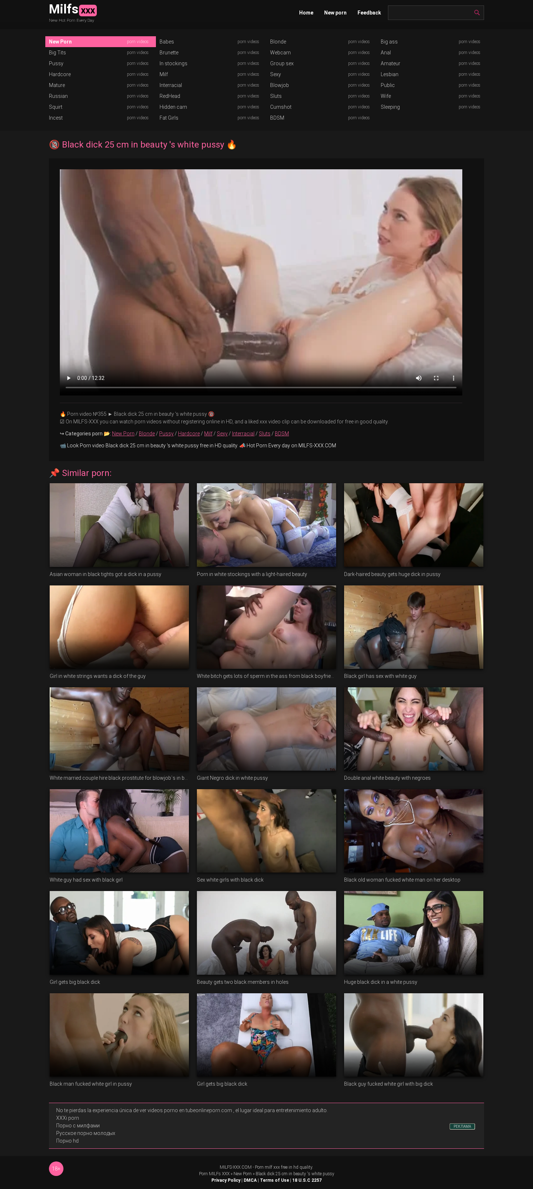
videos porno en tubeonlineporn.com (190, 1110)
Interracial (171, 85)
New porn (335, 13)
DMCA (250, 1180)
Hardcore (60, 74)
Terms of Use (274, 1180)
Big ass (389, 42)
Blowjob (279, 85)
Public (388, 85)
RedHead (170, 96)
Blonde (278, 42)
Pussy (56, 63)
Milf (164, 74)
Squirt (55, 107)
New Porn (60, 42)
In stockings (173, 63)
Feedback (369, 13)
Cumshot (281, 107)
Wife (386, 96)
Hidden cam (173, 107)
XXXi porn (67, 1118)
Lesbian (389, 74)
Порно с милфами (78, 1125)
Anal (386, 52)
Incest (56, 118)
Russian (58, 96)
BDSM (277, 118)
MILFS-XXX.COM (236, 1167)
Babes (167, 42)
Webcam (280, 52)
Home (306, 13)
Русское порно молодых (85, 1133)
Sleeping (390, 107)
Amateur (390, 63)
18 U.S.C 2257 (307, 1180)
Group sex (282, 63)
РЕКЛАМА (462, 1126)
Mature (57, 85)
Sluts (276, 96)
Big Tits (57, 52)
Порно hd (67, 1141)
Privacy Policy (225, 1180)
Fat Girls (169, 118)
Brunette (169, 52)
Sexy (275, 74)
